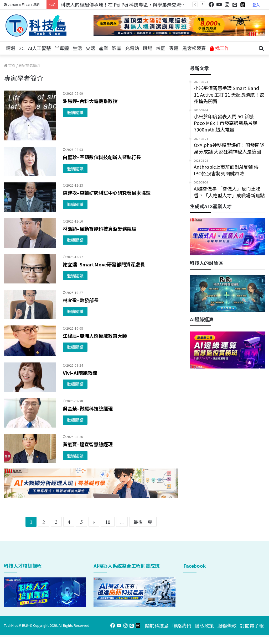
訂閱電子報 (252, 625)
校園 (160, 48)
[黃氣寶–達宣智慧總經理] (30, 448)
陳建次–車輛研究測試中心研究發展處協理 (107, 192)
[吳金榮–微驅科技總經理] (30, 413)
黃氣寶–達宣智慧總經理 (88, 444)
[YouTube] (219, 4)
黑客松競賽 (194, 48)
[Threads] (243, 4)
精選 (10, 48)
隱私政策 (204, 625)
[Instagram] (227, 4)
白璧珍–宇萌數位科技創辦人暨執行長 (102, 157)
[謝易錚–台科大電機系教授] (30, 115)
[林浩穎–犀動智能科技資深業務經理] (30, 233)
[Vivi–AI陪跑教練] (30, 377)
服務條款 (227, 625)
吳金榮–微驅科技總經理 (88, 408)
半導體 (62, 48)
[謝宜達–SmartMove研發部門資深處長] (30, 268)
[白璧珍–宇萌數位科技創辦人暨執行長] (30, 161)
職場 (147, 48)
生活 (77, 48)
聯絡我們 (181, 625)
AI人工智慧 (39, 48)
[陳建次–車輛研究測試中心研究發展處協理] (30, 197)
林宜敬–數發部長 (81, 300)
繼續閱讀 (75, 112)
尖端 (90, 48)
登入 (256, 4)
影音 (116, 48)
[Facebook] (211, 4)
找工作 (221, 48)
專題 (174, 48)
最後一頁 (142, 521)
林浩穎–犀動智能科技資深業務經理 (99, 228)
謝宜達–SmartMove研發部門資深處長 (104, 264)
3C (21, 48)
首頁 (11, 65)
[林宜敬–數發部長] (30, 304)
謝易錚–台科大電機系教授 (90, 100)
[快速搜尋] (261, 48)
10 (107, 521)
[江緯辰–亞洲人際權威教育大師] (30, 340)
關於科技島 (157, 625)
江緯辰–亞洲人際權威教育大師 (95, 335)
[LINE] (235, 4)
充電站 (132, 48)
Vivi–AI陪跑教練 (80, 372)
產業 (103, 48)
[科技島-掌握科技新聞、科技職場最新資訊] (36, 25)
